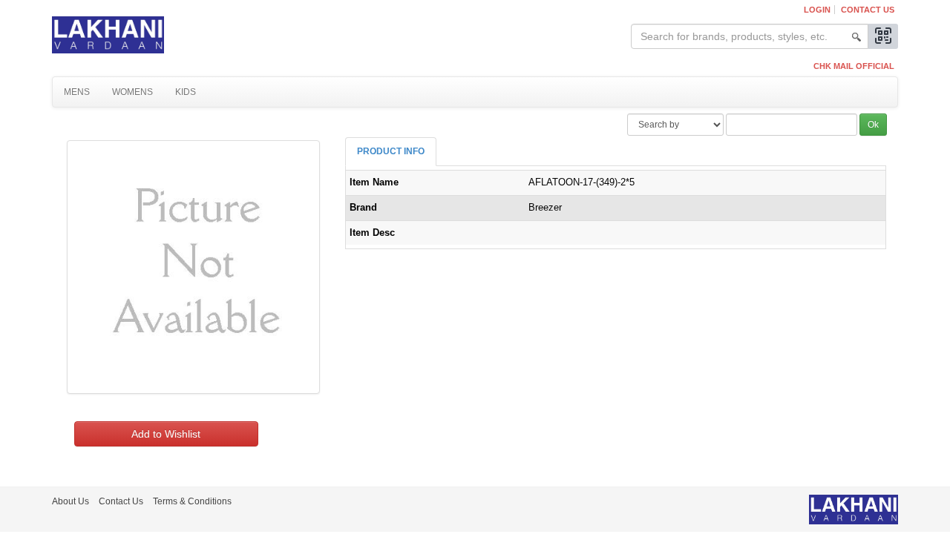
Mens (77, 92)
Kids (185, 92)
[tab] (390, 151)
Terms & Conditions (192, 501)
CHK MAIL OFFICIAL (853, 66)
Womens (132, 92)
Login (817, 9)
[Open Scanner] (883, 36)
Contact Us (867, 9)
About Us (70, 501)
